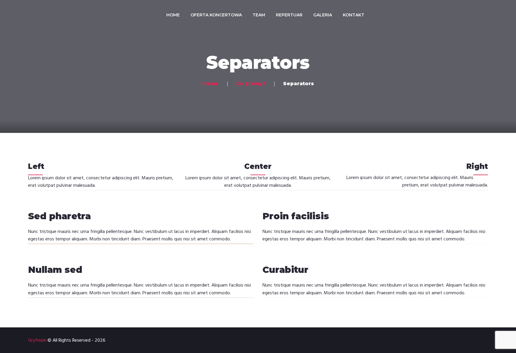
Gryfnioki (37, 340)
